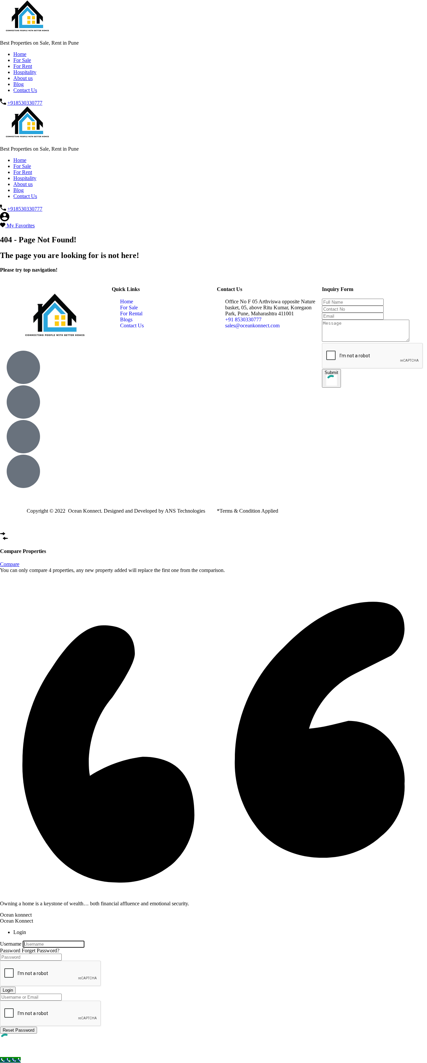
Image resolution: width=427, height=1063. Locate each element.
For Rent (22, 66)
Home (19, 54)
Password (10, 950)
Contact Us (25, 90)
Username (10, 944)
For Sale (22, 60)
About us (23, 78)
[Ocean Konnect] (29, 31)
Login (8, 990)
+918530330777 (24, 103)
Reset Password (18, 1030)
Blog (18, 84)
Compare (9, 564)
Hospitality (24, 72)
